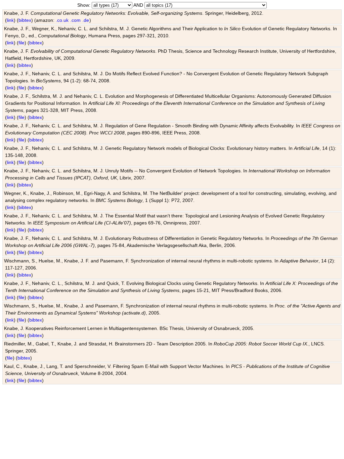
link (10, 20)
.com (75, 20)
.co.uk (62, 20)
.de (85, 20)
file (21, 42)
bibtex (24, 20)
